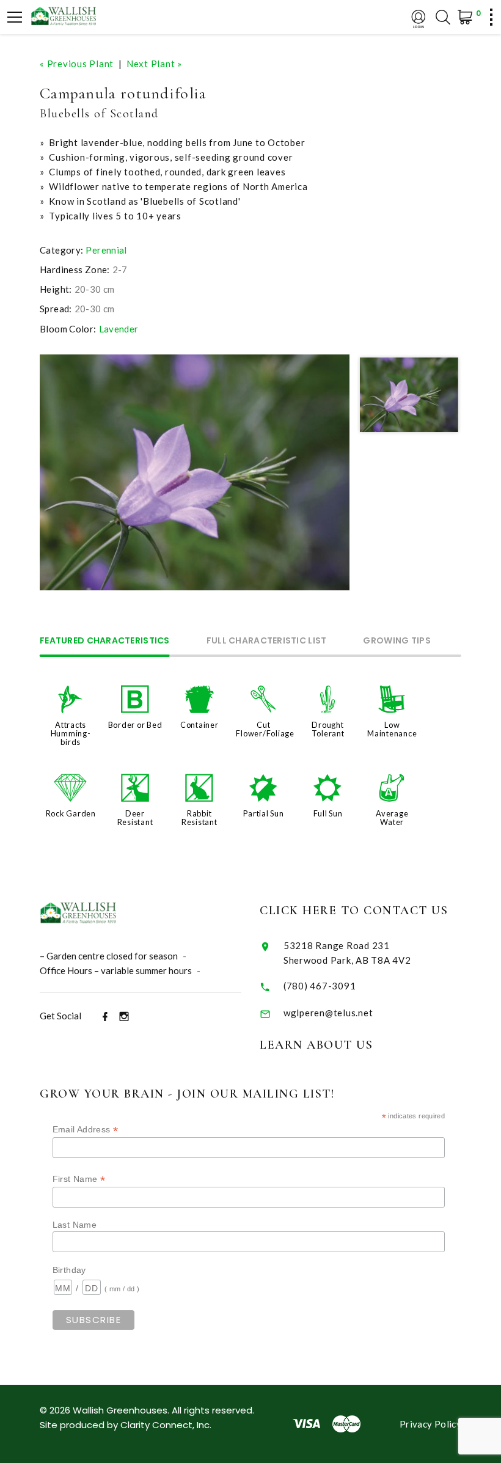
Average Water (392, 818)
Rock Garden (71, 813)
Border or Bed (135, 725)
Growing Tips (396, 641)
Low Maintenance (392, 729)
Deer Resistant (135, 818)
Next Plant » (154, 63)
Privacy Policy (430, 1423)
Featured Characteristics (105, 641)
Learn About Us (316, 1045)
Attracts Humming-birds (71, 733)
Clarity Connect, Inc (165, 1424)
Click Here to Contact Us (354, 910)
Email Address (86, 1129)
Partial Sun (263, 813)
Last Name (75, 1225)
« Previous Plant (77, 63)
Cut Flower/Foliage (265, 729)
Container (199, 725)
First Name (79, 1179)
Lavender (119, 328)
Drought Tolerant (328, 729)
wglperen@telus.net (328, 1012)
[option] (195, 472)
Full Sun (328, 813)
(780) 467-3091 (319, 985)
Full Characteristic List (267, 641)
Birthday (69, 1270)
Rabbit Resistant (199, 818)
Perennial (106, 249)
